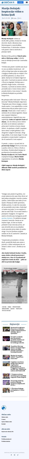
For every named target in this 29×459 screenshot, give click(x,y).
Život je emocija (6, 310)
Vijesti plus (19, 308)
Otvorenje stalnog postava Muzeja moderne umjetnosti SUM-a (18, 383)
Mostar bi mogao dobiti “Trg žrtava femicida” (17, 357)
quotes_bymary (7, 218)
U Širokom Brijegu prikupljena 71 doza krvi (17, 390)
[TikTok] (18, 455)
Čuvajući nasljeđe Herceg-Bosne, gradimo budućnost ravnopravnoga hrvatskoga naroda (17, 340)
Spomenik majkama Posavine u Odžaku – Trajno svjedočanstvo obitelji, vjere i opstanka (18, 330)
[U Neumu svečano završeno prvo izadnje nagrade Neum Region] (6, 376)
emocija (4, 306)
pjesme (12, 308)
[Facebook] (11, 455)
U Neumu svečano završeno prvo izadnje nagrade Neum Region (18, 376)
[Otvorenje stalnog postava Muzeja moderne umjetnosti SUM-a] (6, 382)
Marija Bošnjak (16, 306)
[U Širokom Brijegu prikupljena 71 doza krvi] (6, 390)
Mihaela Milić (5, 308)
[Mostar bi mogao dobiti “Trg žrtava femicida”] (6, 357)
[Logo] (14, 407)
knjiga (9, 306)
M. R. (20, 18)
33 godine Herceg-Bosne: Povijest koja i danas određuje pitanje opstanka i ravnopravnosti (18, 349)
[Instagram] (14, 455)
